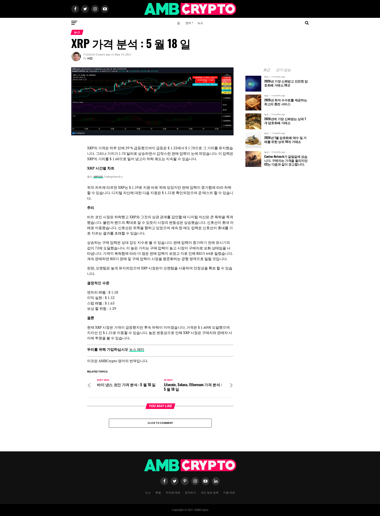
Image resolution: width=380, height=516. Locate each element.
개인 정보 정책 (209, 492)
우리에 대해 (173, 492)
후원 (158, 492)
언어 (188, 23)
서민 (90, 58)
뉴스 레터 (136, 349)
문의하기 (190, 492)
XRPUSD (98, 176)
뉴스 (200, 23)
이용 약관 (229, 492)
